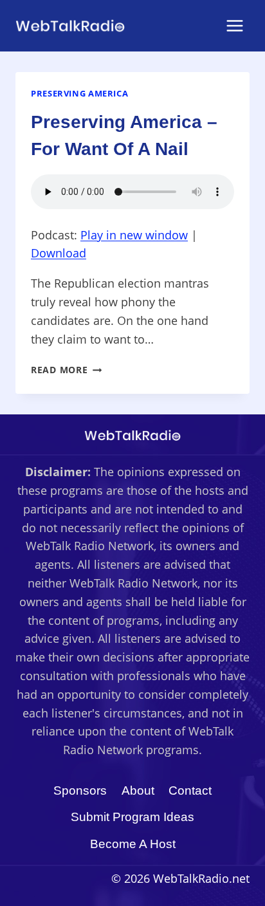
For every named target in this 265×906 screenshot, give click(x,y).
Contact (190, 790)
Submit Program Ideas (132, 817)
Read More (66, 370)
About (138, 790)
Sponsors (80, 790)
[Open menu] (234, 25)
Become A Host (133, 844)
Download (58, 253)
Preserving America (79, 93)
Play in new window (134, 235)
